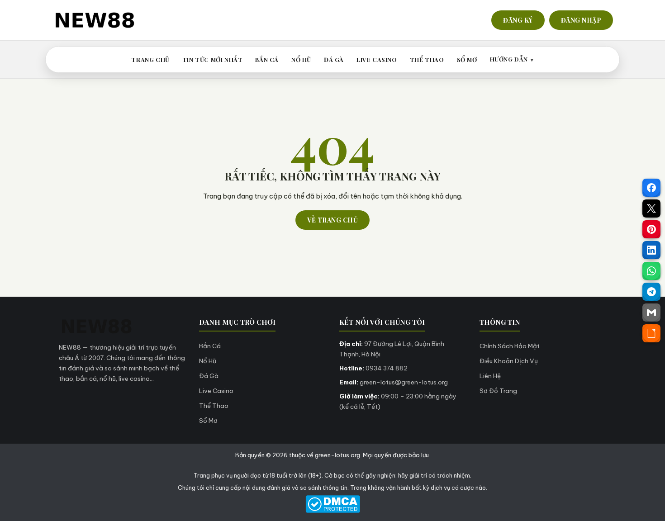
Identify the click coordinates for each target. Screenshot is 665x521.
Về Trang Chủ (332, 220)
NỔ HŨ (301, 59)
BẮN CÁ (267, 59)
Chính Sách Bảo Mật (510, 346)
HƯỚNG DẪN (509, 59)
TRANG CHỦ (150, 59)
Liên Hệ (490, 376)
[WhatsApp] (651, 271)
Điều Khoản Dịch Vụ (509, 361)
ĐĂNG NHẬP (581, 20)
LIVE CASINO (376, 59)
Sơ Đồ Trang (498, 391)
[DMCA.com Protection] (332, 504)
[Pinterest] (651, 229)
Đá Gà (208, 376)
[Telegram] (651, 292)
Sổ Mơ (208, 421)
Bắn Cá (210, 346)
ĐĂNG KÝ (518, 20)
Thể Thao (213, 406)
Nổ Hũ (207, 361)
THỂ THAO (427, 59)
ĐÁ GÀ (334, 59)
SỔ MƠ (467, 59)
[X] (651, 208)
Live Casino (216, 391)
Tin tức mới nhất (212, 59)
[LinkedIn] (651, 250)
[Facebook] (651, 188)
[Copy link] (651, 333)
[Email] (651, 312)
